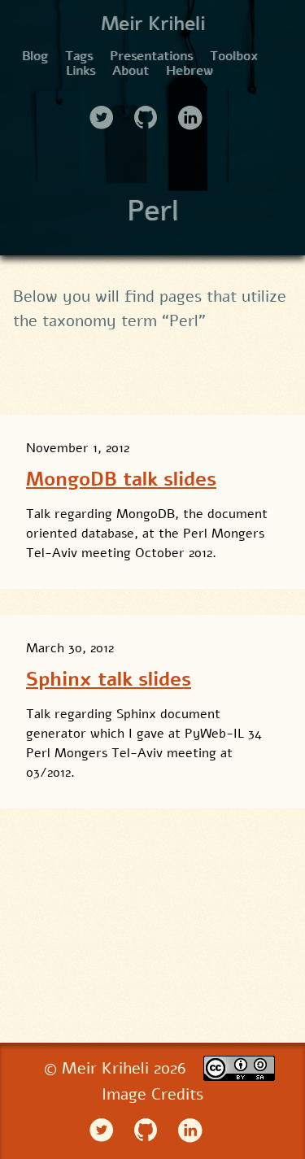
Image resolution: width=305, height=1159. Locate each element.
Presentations (151, 56)
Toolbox (234, 56)
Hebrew (189, 71)
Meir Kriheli (153, 24)
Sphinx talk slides (108, 679)
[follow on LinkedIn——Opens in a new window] (194, 112)
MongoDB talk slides (121, 479)
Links (80, 71)
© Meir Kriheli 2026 (117, 1068)
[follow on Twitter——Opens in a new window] (107, 112)
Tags (79, 56)
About (130, 71)
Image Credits (152, 1094)
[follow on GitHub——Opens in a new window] (151, 112)
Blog (35, 56)
